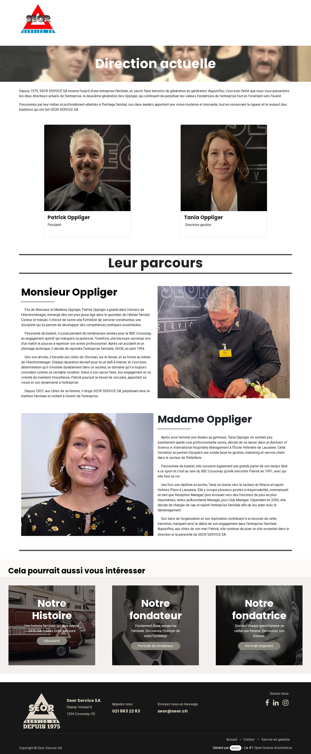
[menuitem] (142, 18)
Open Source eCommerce (273, 748)
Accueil (231, 739)
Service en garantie (275, 739)
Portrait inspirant (259, 645)
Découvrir (52, 640)
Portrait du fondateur (155, 645)
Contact (249, 739)
